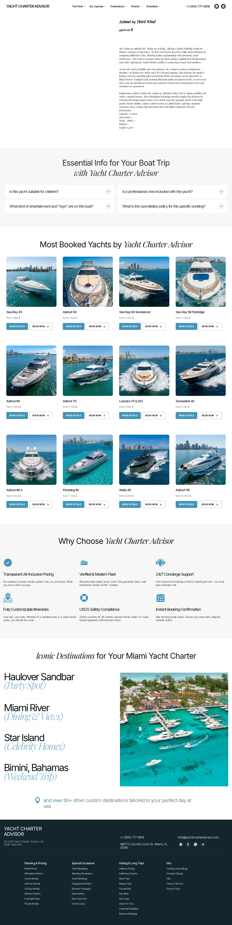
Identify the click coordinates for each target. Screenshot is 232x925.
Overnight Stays (32, 898)
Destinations (117, 6)
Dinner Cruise (78, 903)
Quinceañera (78, 893)
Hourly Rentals (31, 878)
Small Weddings (79, 878)
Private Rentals (31, 903)
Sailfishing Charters (128, 873)
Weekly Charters (32, 893)
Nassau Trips (125, 883)
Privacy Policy (173, 888)
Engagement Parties (81, 883)
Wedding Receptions (82, 873)
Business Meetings (128, 913)
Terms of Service (175, 883)
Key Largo (124, 898)
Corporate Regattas (128, 908)
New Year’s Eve (79, 898)
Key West (123, 893)
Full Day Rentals (32, 888)
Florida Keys (125, 888)
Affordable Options (33, 873)
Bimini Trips (124, 878)
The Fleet (77, 6)
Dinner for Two (126, 903)
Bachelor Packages (81, 888)
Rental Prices (30, 868)
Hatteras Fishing (126, 868)
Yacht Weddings (80, 868)
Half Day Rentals (32, 883)
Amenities (152, 6)
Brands (135, 6)
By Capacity (96, 6)
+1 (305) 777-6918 (198, 6)
